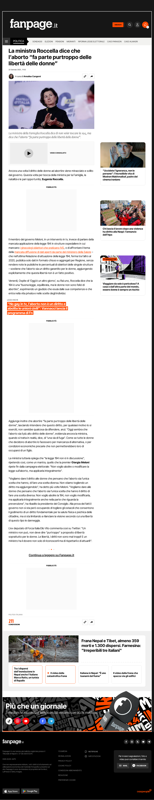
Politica (18, 41)
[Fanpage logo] (30, 25)
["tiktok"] (9, 721)
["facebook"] (42, 721)
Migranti (71, 41)
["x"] (34, 721)
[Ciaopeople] (144, 792)
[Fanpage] (13, 741)
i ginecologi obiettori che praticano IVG (42, 247)
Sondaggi (37, 41)
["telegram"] (51, 721)
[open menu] (6, 41)
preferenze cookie (67, 780)
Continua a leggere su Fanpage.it (51, 555)
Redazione (63, 775)
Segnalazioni (64, 756)
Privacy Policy (65, 761)
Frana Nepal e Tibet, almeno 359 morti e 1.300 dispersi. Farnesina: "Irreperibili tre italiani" (111, 645)
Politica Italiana (16, 614)
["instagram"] (17, 721)
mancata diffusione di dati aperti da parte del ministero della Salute (52, 252)
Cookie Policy (64, 766)
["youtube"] (25, 721)
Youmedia (62, 751)
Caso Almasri (131, 41)
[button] (91, 76)
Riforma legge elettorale (91, 41)
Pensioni (59, 41)
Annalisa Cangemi (32, 76)
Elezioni (49, 41)
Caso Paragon (114, 41)
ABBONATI (118, 25)
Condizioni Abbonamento (70, 770)
